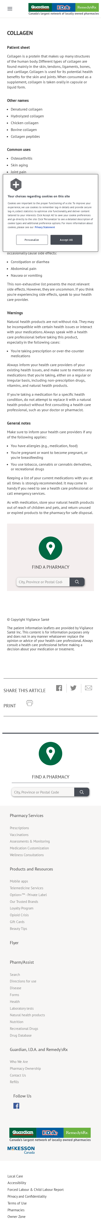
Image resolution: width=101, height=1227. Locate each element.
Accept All (66, 240)
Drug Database (21, 1035)
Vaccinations (19, 834)
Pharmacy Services (26, 815)
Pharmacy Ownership (25, 1068)
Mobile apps (19, 881)
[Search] (77, 582)
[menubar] (16, 1106)
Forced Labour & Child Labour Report (36, 1189)
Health (15, 1001)
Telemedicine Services (26, 888)
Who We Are (19, 1061)
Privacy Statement (45, 227)
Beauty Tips (18, 928)
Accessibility (17, 1183)
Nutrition (16, 1022)
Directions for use (23, 981)
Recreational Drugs (24, 1028)
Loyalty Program (21, 908)
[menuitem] (16, 1106)
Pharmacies (16, 1210)
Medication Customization (29, 848)
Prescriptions (19, 828)
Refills (14, 1082)
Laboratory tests (22, 1008)
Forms (14, 995)
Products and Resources (31, 869)
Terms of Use (17, 1203)
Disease (15, 988)
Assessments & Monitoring (30, 841)
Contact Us (18, 1075)
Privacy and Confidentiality (27, 1196)
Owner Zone (17, 1216)
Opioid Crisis (19, 915)
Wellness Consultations (27, 855)
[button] (59, 688)
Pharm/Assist (22, 962)
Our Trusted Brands (24, 901)
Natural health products (27, 1015)
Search (15, 974)
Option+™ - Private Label (28, 895)
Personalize (32, 240)
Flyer (14, 942)
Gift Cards (17, 922)
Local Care (15, 1176)
